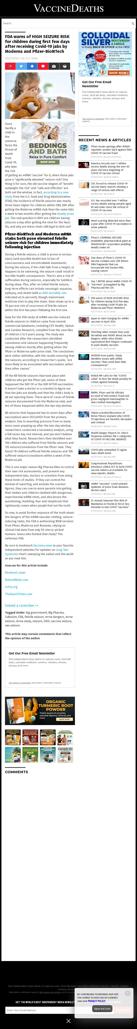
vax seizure (12, 625)
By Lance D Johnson (112, 157)
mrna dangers (54, 617)
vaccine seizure (61, 621)
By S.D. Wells (109, 291)
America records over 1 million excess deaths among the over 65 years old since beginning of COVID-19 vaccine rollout (110, 168)
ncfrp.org (11, 587)
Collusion (11, 617)
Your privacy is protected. (20, 683)
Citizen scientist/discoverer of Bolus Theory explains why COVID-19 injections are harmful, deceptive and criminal (111, 417)
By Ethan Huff (110, 251)
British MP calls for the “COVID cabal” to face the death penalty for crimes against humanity (111, 379)
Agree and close (102, 1008)
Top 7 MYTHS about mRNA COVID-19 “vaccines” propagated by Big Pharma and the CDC (111, 284)
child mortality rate (54, 293)
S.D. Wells (32, 58)
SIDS (47, 621)
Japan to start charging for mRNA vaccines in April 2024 (110, 320)
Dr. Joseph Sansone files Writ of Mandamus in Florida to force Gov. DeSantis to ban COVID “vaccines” (110, 504)
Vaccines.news (42, 545)
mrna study (23, 621)
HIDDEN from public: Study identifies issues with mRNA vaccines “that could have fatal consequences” (108, 360)
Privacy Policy (96, 1001)
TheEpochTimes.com (18, 594)
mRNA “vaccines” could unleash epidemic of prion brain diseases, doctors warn (110, 487)
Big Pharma (56, 612)
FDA (20, 617)
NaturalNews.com (16, 579)
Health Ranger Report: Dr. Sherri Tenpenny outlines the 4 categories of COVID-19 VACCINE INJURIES (111, 436)
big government (36, 612)
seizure (37, 621)
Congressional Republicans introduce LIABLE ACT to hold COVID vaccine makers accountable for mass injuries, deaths (111, 468)
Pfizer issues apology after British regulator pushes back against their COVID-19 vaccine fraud (111, 149)
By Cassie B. (109, 194)
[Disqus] (40, 821)
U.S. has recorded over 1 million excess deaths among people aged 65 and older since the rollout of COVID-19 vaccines (111, 205)
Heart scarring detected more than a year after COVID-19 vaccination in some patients (111, 224)
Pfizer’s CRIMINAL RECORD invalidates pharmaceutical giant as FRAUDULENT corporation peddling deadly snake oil (111, 242)
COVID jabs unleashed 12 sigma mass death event (109, 451)
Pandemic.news (15, 572)
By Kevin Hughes (111, 177)
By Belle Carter (110, 426)
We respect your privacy (50, 992)
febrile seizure (34, 617)
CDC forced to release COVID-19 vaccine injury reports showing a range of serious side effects (109, 187)
